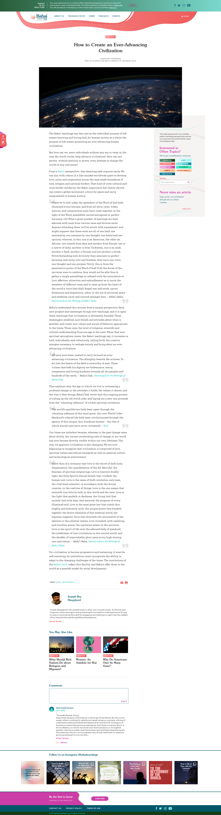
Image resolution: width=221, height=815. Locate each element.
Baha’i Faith (61, 564)
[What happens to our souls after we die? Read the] (136, 772)
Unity (58, 582)
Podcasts (104, 16)
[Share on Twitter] (3, 142)
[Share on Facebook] (3, 136)
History (167, 167)
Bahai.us (113, 7)
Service (167, 160)
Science (183, 167)
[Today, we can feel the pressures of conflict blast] (83, 772)
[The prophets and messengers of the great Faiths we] (58, 772)
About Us (59, 16)
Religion (167, 174)
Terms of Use (93, 808)
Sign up (186, 209)
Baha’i (61, 171)
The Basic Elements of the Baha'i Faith (118, 61)
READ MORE (56, 621)
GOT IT (133, 5)
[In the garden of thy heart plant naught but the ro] (110, 772)
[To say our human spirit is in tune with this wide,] (187, 772)
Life (183, 160)
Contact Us (55, 808)
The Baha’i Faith (76, 16)
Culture (183, 164)
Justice (110, 37)
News (167, 170)
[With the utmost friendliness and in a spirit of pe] (161, 772)
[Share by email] (122, 582)
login (186, 16)
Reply (64, 742)
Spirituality (184, 170)
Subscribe (100, 798)
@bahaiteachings (88, 754)
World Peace (68, 582)
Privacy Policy (74, 808)
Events (116, 16)
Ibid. (105, 425)
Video (92, 16)
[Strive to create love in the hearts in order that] (32, 772)
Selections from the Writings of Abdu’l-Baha (74, 300)
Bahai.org (118, 5)
